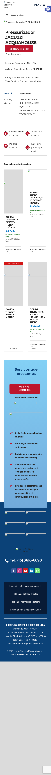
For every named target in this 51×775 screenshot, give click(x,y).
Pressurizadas (32, 77)
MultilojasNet (16, 654)
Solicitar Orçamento (19, 48)
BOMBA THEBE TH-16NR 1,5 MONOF (11, 313)
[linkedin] (31, 570)
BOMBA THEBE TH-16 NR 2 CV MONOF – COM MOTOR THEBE (37, 316)
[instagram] (19, 570)
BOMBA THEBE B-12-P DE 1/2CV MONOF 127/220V (12, 222)
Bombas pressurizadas (30, 81)
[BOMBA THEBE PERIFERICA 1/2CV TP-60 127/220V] (37, 179)
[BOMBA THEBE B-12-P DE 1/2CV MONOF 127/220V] (13, 191)
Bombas (20, 77)
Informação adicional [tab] (9, 101)
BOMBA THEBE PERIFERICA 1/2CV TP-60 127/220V (36, 197)
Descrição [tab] (8, 93)
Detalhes (18, 249)
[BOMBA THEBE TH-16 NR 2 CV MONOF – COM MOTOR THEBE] (37, 284)
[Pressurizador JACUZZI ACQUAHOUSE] (25, 22)
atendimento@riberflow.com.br (28, 643)
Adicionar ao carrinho (10, 252)
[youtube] (25, 570)
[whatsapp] (37, 570)
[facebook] (13, 570)
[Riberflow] (10, 2)
